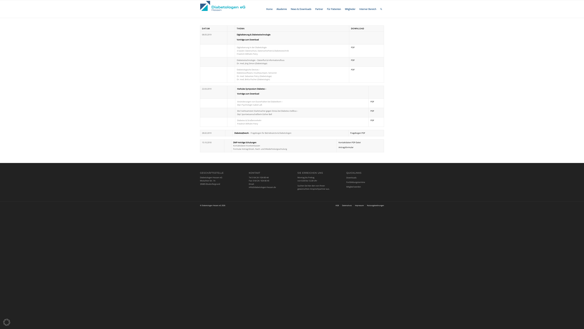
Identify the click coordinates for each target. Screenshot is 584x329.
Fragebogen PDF (357, 133)
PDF (353, 47)
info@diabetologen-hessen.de (262, 187)
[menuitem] (269, 9)
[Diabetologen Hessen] (223, 9)
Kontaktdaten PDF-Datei (350, 142)
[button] (6, 322)
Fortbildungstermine (355, 182)
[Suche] (381, 9)
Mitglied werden (353, 186)
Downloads (351, 177)
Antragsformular (346, 147)
